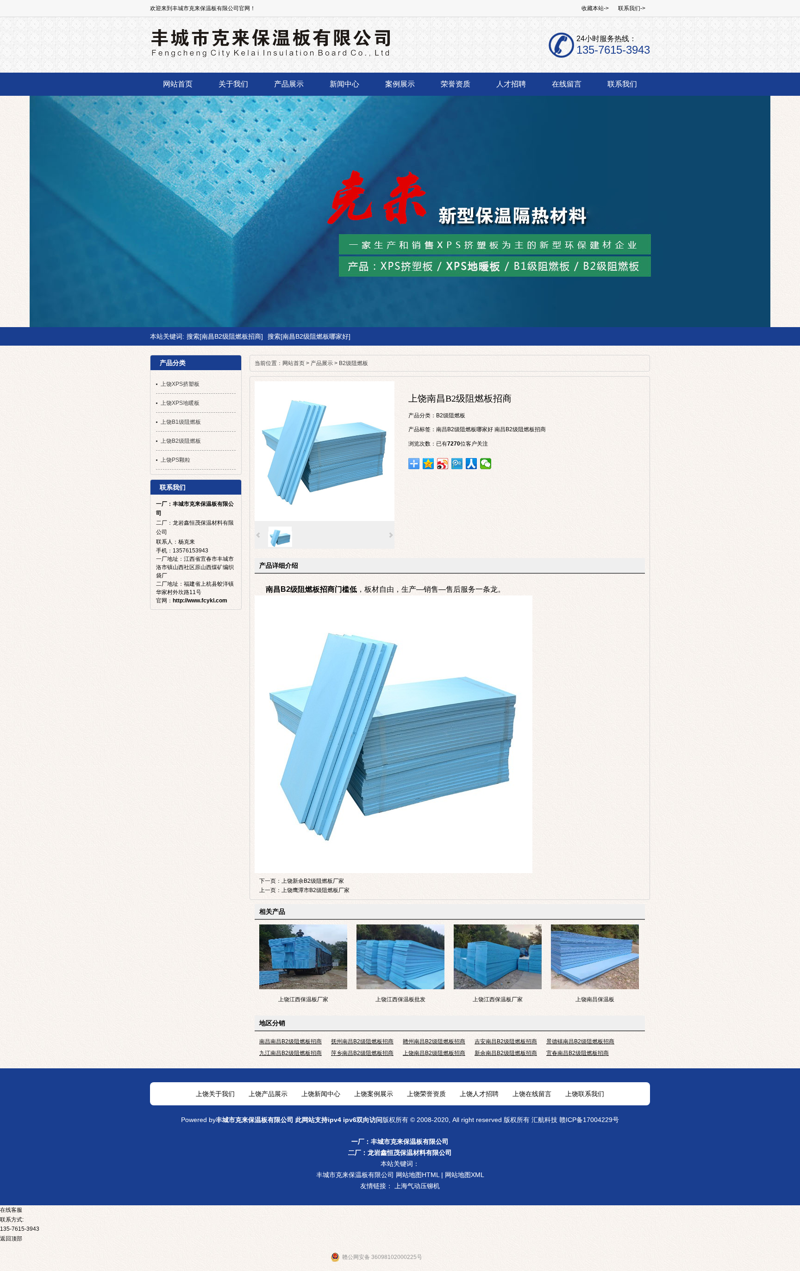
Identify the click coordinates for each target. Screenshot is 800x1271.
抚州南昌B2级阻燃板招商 (362, 1041)
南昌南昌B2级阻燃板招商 (290, 1041)
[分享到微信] (486, 463)
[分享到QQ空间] (428, 463)
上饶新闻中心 (320, 1093)
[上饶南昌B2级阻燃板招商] (324, 519)
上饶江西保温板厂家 (303, 999)
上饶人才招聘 (479, 1093)
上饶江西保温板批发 (400, 999)
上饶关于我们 (215, 1093)
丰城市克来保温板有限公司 (255, 1119)
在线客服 (11, 1210)
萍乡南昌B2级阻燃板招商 (362, 1053)
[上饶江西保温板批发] (400, 987)
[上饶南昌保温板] (595, 987)
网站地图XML (464, 1174)
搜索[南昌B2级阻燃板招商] (225, 336)
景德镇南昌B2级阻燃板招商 (580, 1041)
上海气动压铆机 (417, 1186)
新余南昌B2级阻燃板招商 (506, 1053)
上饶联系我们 (584, 1093)
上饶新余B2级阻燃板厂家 (312, 881)
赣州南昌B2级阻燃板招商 (434, 1041)
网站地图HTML (417, 1174)
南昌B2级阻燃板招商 (520, 429)
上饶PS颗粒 (175, 460)
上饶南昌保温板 (594, 999)
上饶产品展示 (268, 1093)
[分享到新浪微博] (443, 463)
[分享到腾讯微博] (457, 463)
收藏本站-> (595, 8)
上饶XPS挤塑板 (180, 384)
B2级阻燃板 (353, 363)
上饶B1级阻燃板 (181, 422)
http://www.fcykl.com (200, 600)
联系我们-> (631, 8)
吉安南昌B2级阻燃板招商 (506, 1041)
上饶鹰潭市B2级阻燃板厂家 (315, 890)
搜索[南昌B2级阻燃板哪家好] (309, 336)
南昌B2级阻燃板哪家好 (464, 429)
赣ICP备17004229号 (589, 1119)
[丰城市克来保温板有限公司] (270, 55)
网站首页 (293, 363)
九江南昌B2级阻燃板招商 (290, 1053)
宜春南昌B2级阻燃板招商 (577, 1053)
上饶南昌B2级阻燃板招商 (434, 1053)
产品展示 (322, 363)
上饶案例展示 (373, 1093)
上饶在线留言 (531, 1093)
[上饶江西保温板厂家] (303, 987)
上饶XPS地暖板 (180, 403)
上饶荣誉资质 (426, 1093)
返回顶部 (11, 1238)
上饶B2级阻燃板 (181, 441)
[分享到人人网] (471, 463)
